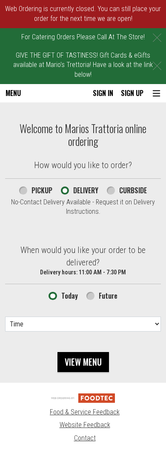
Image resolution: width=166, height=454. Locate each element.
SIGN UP (132, 93)
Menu (13, 93)
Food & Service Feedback (85, 412)
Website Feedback (85, 425)
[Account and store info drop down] (156, 93)
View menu (83, 361)
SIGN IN (103, 93)
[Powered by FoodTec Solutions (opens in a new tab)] (83, 398)
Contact (85, 438)
